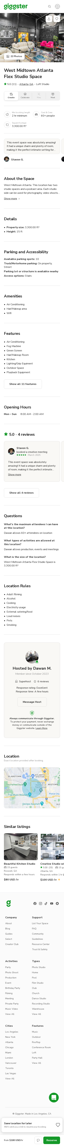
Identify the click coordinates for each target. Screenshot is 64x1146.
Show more (10, 198)
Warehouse (38, 1008)
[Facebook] (34, 903)
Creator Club (12, 944)
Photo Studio (38, 967)
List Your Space (40, 923)
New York (10, 1037)
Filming (8, 993)
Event (8, 982)
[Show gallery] (32, 37)
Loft (34, 1052)
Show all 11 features (22, 384)
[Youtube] (51, 903)
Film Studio (37, 982)
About (8, 923)
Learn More (41, 728)
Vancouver (10, 1063)
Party (8, 967)
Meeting (9, 998)
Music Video (11, 1008)
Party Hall (37, 1057)
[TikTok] (46, 903)
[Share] (49, 19)
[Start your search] (49, 6)
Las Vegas (10, 1073)
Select (8, 939)
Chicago (9, 1047)
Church (35, 993)
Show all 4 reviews (21, 493)
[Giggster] (16, 6)
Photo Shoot (11, 972)
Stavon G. (17, 159)
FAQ (34, 928)
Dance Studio (39, 998)
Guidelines (37, 939)
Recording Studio (41, 1003)
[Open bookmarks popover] (56, 19)
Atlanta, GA (26, 84)
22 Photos (16, 56)
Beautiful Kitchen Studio (19, 864)
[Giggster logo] (8, 903)
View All (9, 1014)
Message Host (32, 702)
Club (34, 988)
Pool (34, 977)
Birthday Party (12, 988)
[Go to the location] (21, 846)
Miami (8, 1052)
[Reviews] (57, 903)
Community (37, 933)
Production (10, 977)
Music (35, 1031)
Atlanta (9, 1042)
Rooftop (36, 1042)
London (9, 1057)
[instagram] (40, 903)
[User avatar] (57, 6)
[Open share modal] (26, 837)
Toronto (9, 1068)
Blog (7, 928)
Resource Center (41, 944)
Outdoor (36, 1037)
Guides (8, 933)
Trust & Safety (39, 949)
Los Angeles (11, 1031)
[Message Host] (38, 1140)
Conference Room (41, 1047)
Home (35, 972)
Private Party (12, 1003)
